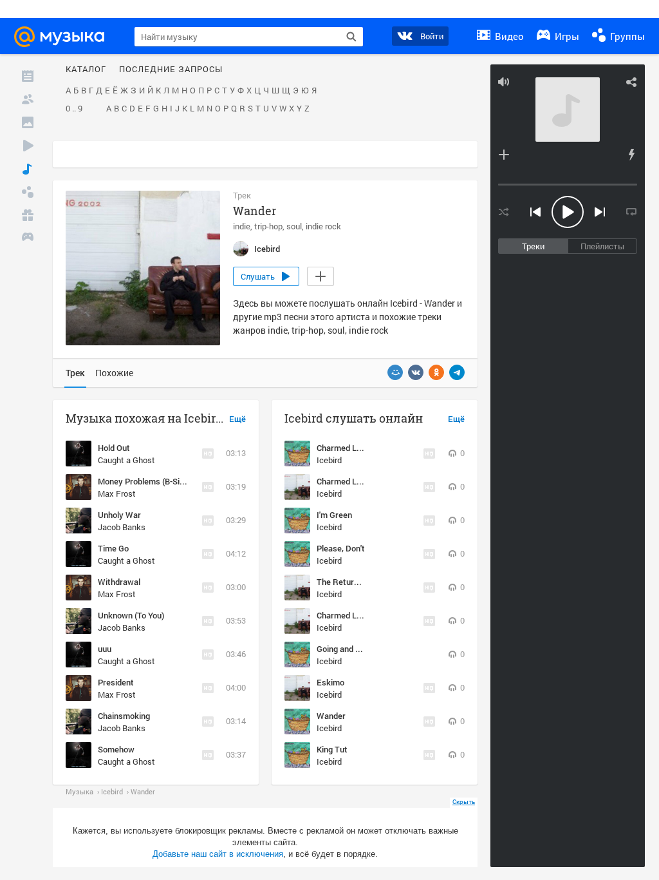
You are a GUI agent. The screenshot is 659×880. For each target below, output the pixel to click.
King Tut (332, 749)
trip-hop (268, 226)
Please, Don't (341, 548)
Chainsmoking (124, 716)
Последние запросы (171, 69)
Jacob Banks (121, 527)
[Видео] (27, 145)
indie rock (323, 226)
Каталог (86, 69)
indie (241, 226)
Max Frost (117, 493)
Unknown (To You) (131, 615)
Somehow (116, 749)
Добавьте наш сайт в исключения (218, 854)
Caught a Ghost (126, 460)
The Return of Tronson (359, 582)
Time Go (113, 548)
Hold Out (114, 448)
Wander (331, 716)
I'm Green (334, 515)
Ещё (237, 419)
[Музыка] (27, 168)
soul (294, 226)
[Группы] (27, 192)
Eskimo (330, 682)
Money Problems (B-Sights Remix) (161, 481)
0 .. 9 (74, 109)
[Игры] (27, 238)
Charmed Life (341, 448)
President (116, 682)
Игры (565, 36)
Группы (626, 36)
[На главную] (65, 36)
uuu (104, 649)
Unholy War (119, 515)
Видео (508, 36)
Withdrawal (119, 582)
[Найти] (351, 36)
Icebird (329, 460)
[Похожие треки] (631, 154)
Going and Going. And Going (367, 649)
